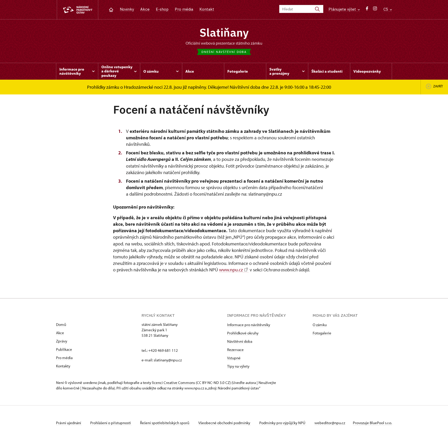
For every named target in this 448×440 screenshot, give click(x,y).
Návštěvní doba (239, 341)
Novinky (127, 9)
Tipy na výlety (238, 366)
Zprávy (61, 341)
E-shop (162, 9)
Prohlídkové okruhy (242, 333)
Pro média (184, 9)
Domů (61, 324)
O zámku (320, 324)
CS (386, 9)
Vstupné (234, 357)
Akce (145, 9)
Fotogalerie (322, 333)
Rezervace (235, 349)
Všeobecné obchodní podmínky (224, 422)
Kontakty (63, 365)
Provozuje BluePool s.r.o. (372, 422)
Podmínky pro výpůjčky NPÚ (282, 422)
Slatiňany (224, 32)
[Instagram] (375, 9)
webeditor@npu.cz (329, 422)
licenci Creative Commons (173, 382)
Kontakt (206, 9)
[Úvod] (111, 9)
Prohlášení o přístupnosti (111, 422)
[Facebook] (367, 9)
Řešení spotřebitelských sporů (165, 422)
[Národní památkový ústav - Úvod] (77, 9)
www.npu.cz (231, 270)
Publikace (64, 349)
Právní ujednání (69, 422)
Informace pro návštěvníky (248, 324)
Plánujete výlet (342, 9)
